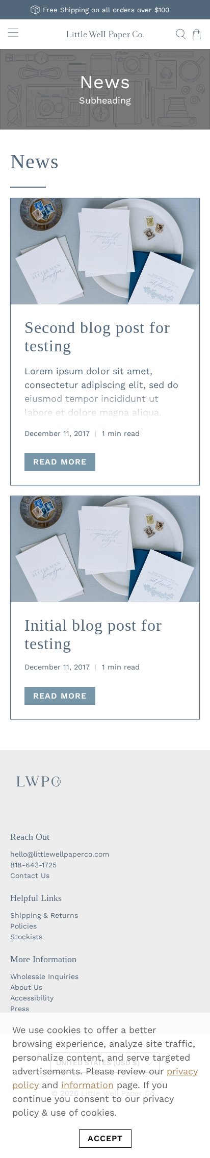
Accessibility (32, 998)
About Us (26, 987)
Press (19, 1009)
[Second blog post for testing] (105, 251)
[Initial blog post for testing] (105, 549)
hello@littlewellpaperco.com (59, 854)
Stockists (26, 937)
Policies (23, 926)
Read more (60, 462)
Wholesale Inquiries (44, 976)
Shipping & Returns (44, 915)
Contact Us (29, 875)
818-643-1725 (33, 865)
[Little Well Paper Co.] (105, 34)
